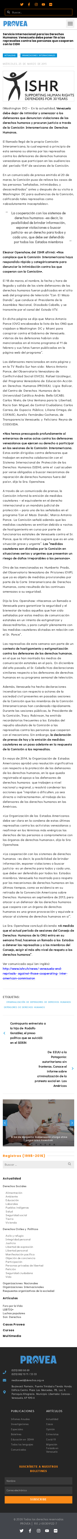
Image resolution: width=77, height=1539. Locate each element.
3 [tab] (32, 1144)
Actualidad (10, 55)
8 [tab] (54, 1144)
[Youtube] (43, 4)
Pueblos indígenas (17, 1207)
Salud (9, 1211)
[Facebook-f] (29, 4)
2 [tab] (27, 1144)
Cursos (8, 1330)
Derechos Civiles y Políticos (20, 1229)
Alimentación (14, 1192)
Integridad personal (18, 1239)
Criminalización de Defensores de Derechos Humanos (38, 1001)
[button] (70, 23)
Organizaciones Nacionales (20, 1283)
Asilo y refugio (15, 1235)
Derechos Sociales (15, 1186)
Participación (14, 1262)
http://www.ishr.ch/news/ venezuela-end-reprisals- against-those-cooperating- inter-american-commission (35, 973)
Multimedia (12, 1336)
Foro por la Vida (12, 1306)
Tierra (9, 1219)
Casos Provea (14, 1324)
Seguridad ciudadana (19, 1273)
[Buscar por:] (38, 1164)
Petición (11, 1269)
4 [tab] (36, 1144)
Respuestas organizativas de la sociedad (28, 1291)
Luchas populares (14, 1313)
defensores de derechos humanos (24, 1007)
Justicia (11, 1243)
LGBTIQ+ (8, 1309)
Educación (12, 1200)
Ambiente (12, 1196)
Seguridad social (16, 1215)
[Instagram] (36, 4)
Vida (8, 1276)
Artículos (10, 1298)
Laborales (12, 1204)
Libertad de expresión (19, 1247)
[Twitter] (22, 4)
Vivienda (11, 1222)
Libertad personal (17, 1250)
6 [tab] (45, 1144)
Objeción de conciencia (20, 1258)
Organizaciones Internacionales (38, 55)
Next (72, 1123)
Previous (5, 1123)
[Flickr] (50, 4)
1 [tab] (23, 1144)
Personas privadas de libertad (24, 1265)
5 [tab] (41, 1144)
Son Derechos (12, 1317)
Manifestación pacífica (20, 1254)
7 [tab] (50, 1144)
